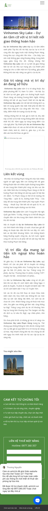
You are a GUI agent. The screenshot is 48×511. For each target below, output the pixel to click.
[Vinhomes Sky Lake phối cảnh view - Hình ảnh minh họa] (21, 23)
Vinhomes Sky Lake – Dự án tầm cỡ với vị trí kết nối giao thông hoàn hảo (24, 37)
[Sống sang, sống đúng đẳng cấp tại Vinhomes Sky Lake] (14, 365)
